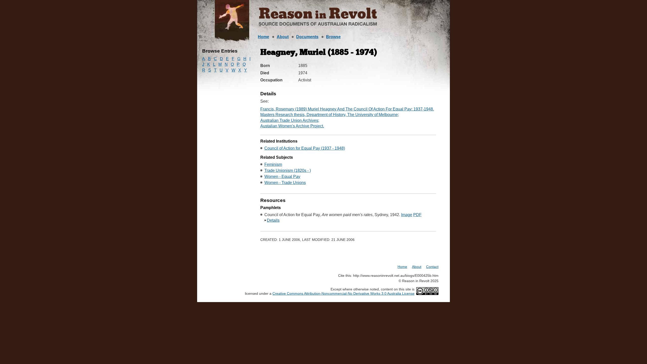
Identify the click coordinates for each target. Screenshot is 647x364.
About (283, 37)
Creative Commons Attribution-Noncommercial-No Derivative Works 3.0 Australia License (343, 293)
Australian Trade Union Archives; (289, 120)
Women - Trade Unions (285, 182)
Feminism (273, 164)
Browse (333, 37)
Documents (307, 37)
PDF (417, 215)
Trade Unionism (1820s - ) (287, 170)
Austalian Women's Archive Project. (292, 126)
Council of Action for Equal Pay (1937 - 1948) (304, 148)
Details (273, 220)
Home (263, 37)
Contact (432, 267)
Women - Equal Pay (282, 176)
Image (406, 215)
